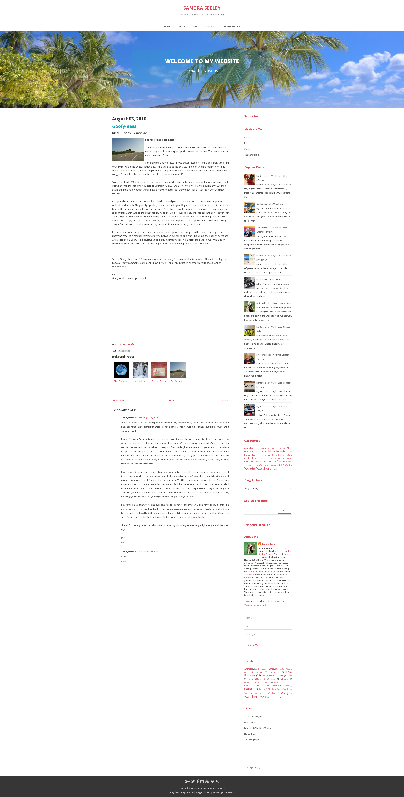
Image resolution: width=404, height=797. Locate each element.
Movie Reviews (278, 455)
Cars (265, 448)
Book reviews (257, 448)
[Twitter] (193, 781)
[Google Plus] (187, 781)
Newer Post (118, 400)
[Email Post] (114, 350)
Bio (195, 26)
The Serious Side (231, 26)
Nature (127, 132)
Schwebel (266, 461)
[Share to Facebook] (128, 350)
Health (254, 455)
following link (280, 600)
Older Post (225, 400)
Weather (288, 465)
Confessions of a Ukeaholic (269, 203)
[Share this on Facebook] (120, 344)
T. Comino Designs (253, 716)
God (290, 451)
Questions (272, 458)
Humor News (250, 733)
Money (268, 455)
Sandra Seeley (202, 8)
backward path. (196, 517)
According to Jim (251, 739)
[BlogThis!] (122, 350)
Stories (281, 461)
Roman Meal (249, 461)
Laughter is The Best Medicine (258, 728)
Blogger (223, 788)
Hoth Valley (139, 381)
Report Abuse (257, 524)
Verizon (280, 465)
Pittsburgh (248, 458)
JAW (123, 537)
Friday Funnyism (277, 451)
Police (256, 458)
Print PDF (255, 767)
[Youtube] (207, 781)
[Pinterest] (212, 781)
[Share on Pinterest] (132, 344)
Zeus (279, 469)
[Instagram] (202, 781)
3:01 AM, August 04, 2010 (146, 417)
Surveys (289, 462)
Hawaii (247, 455)
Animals (248, 448)
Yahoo (274, 469)
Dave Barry (282, 448)
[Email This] (119, 350)
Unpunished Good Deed (268, 279)
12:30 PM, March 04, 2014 (146, 551)
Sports (273, 462)
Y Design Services (186, 792)
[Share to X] (125, 350)
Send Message (254, 645)
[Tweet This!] (124, 344)
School (259, 462)
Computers (272, 448)
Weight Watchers (257, 468)
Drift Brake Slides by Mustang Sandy (273, 303)
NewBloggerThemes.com (224, 792)
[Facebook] (197, 781)
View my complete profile (256, 605)
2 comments (140, 132)
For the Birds (159, 381)
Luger (260, 455)
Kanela (250, 574)
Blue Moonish (121, 381)
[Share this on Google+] (128, 344)
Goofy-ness (124, 126)
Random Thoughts (284, 458)
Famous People (259, 451)
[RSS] (217, 781)
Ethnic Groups (257, 672)
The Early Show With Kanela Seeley (260, 465)
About (181, 26)
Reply (124, 542)
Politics (263, 458)
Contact (209, 26)
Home (167, 26)
